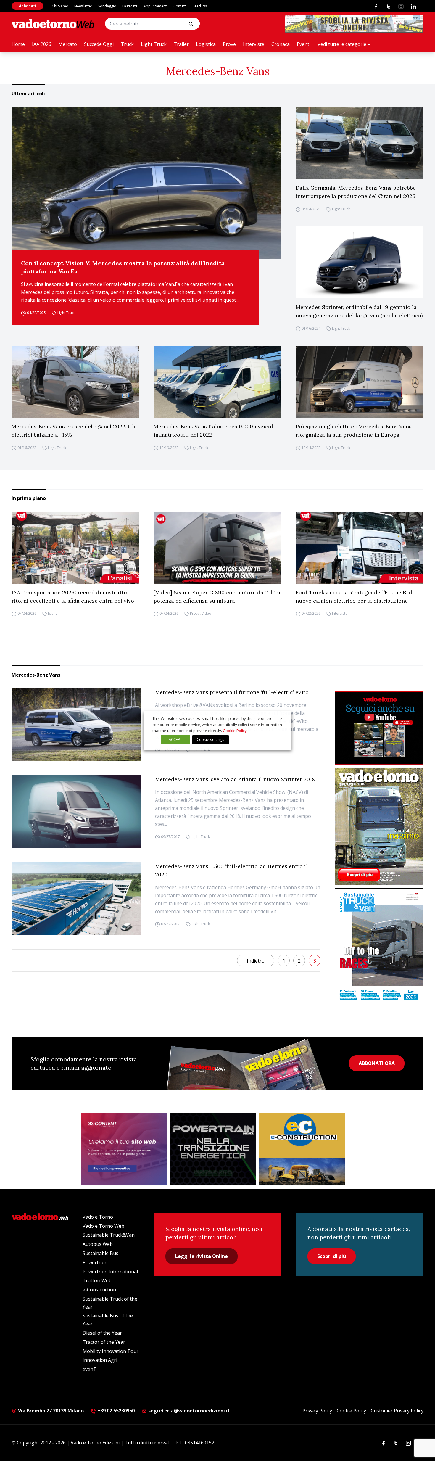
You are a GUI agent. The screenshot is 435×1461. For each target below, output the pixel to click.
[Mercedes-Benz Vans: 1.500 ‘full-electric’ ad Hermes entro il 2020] (76, 898)
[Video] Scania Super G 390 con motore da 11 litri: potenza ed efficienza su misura (217, 596)
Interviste (253, 44)
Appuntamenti (155, 6)
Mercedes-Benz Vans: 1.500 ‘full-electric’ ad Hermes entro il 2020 (231, 870)
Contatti (180, 6)
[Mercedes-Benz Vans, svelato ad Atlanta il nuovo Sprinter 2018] (76, 811)
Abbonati (27, 5)
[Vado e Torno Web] (53, 24)
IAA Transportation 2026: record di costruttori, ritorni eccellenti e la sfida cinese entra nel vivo (73, 596)
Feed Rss (200, 6)
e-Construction (99, 1289)
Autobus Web (98, 1244)
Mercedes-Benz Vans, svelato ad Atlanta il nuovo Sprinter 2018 (235, 779)
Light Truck (154, 44)
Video (206, 613)
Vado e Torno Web (103, 1226)
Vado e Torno (98, 1217)
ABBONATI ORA (377, 1063)
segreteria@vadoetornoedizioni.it (188, 1410)
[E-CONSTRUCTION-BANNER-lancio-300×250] (302, 1149)
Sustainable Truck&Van (109, 1235)
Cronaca (280, 44)
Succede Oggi (99, 44)
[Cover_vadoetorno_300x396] (379, 826)
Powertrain (95, 1262)
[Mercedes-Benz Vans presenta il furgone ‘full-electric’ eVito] (76, 724)
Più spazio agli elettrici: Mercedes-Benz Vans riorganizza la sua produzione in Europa (354, 430)
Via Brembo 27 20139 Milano (50, 1410)
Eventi (303, 44)
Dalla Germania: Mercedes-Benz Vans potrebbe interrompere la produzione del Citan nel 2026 (356, 191)
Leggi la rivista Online (201, 1256)
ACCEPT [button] (175, 739)
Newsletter (83, 6)
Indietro (256, 961)
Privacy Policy (317, 1410)
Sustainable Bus (100, 1253)
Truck (127, 44)
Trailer (181, 44)
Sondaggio (107, 6)
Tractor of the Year (104, 1342)
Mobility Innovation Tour (110, 1351)
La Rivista (130, 6)
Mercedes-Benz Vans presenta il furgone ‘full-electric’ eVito (232, 692)
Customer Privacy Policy (397, 1410)
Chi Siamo (60, 6)
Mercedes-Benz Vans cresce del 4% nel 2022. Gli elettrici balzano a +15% (74, 430)
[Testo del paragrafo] (354, 24)
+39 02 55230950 (115, 1410)
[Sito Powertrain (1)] (213, 1149)
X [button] (281, 718)
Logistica (206, 44)
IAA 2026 (41, 44)
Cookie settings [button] (210, 739)
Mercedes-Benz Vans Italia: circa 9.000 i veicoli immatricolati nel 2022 (214, 430)
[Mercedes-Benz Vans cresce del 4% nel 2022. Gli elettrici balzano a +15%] (75, 382)
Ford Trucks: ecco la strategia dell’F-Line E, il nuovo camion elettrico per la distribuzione (354, 596)
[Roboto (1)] (379, 728)
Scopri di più (331, 1256)
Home (18, 44)
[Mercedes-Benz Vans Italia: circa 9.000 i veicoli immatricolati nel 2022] (217, 382)
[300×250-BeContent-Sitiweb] (124, 1149)
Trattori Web (97, 1280)
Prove (229, 44)
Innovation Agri (100, 1360)
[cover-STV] (379, 946)
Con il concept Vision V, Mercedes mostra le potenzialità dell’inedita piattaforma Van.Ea (123, 267)
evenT (89, 1369)
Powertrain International (110, 1271)
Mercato (67, 44)
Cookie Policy (351, 1410)
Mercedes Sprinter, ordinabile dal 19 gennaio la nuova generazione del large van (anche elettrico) (359, 311)
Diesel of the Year (102, 1333)
